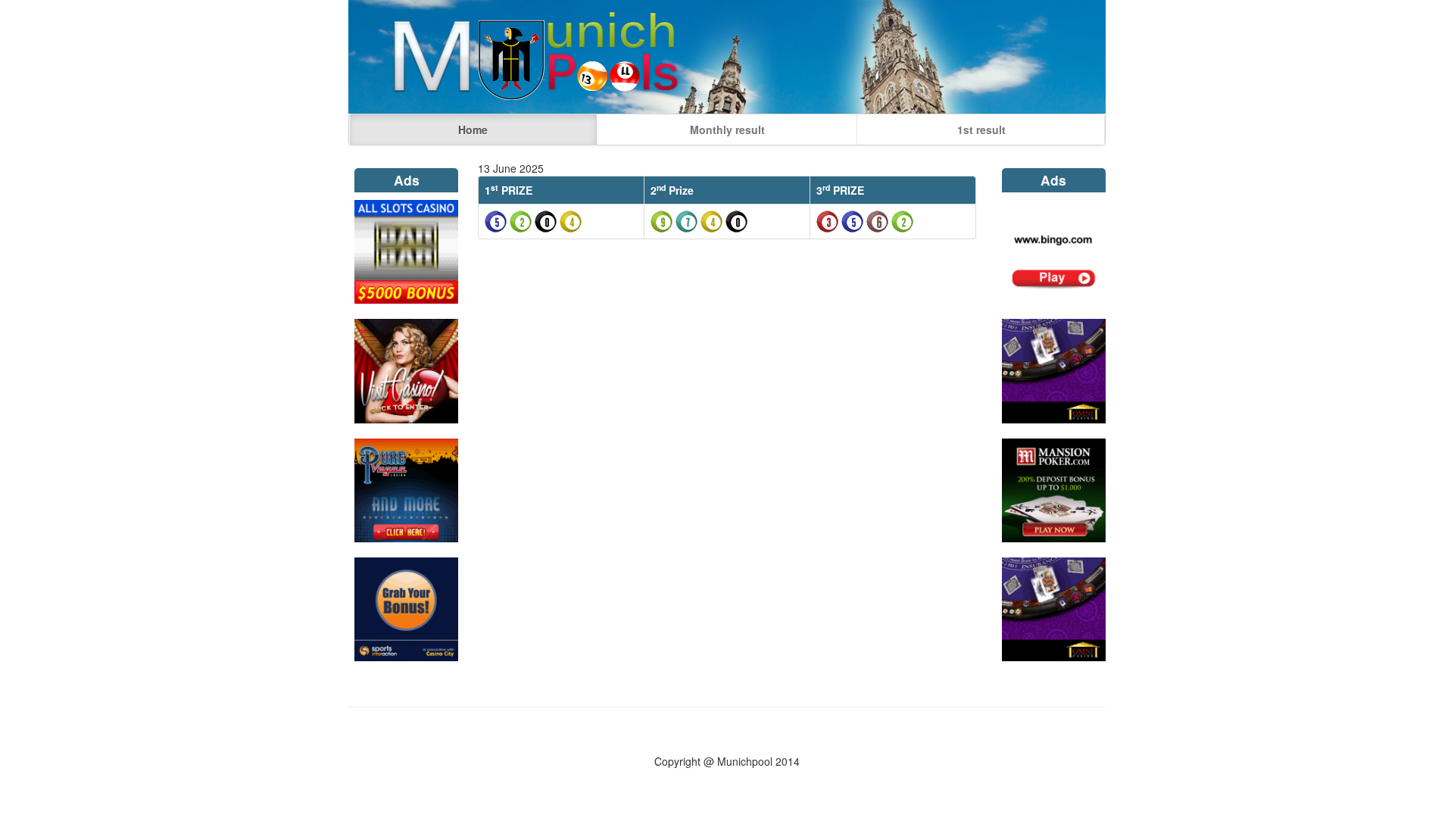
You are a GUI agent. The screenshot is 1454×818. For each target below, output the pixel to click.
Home (473, 129)
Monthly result (727, 129)
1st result (981, 129)
